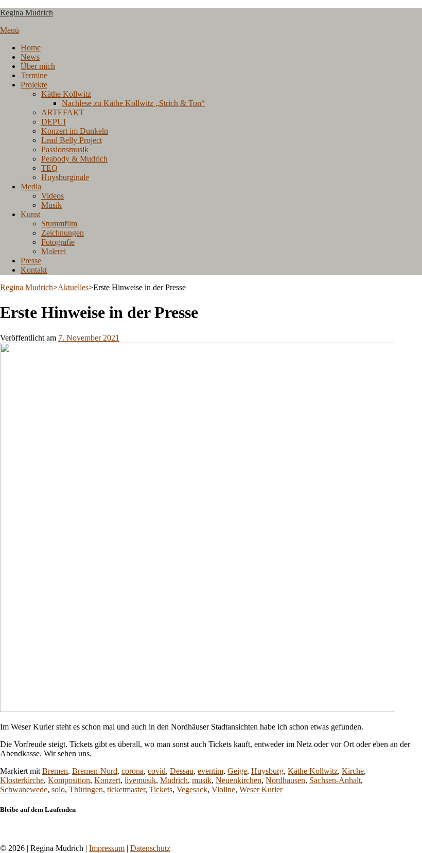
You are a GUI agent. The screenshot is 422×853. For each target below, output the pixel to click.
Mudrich (174, 780)
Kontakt (34, 269)
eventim (210, 771)
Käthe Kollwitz (66, 94)
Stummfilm (59, 223)
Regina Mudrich (26, 12)
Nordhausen (285, 780)
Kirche (353, 771)
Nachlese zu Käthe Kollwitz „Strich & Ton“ (133, 103)
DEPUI (53, 121)
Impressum (107, 848)
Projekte (34, 84)
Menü (9, 30)
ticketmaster (126, 789)
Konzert (107, 780)
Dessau (182, 771)
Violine (223, 789)
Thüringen (86, 789)
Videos (52, 195)
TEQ (49, 168)
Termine (34, 75)
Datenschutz (150, 848)
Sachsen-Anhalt (335, 780)
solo (58, 789)
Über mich (38, 66)
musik (202, 780)
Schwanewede (23, 789)
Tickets (160, 789)
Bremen (55, 771)
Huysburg (267, 771)
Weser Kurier (261, 789)
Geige (237, 771)
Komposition (69, 780)
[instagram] (9, 829)
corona (132, 771)
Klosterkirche (22, 780)
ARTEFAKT (62, 112)
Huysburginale (65, 177)
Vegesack (192, 789)
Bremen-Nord (94, 771)
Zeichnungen (62, 232)
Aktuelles (73, 287)
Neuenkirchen (238, 780)
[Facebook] (3, 829)
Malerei (53, 251)
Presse (31, 260)
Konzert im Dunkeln (74, 131)
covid (157, 771)
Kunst (30, 214)
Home (31, 47)
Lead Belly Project (71, 140)
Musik (51, 205)
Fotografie (58, 242)
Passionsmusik (65, 149)
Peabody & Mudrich (74, 158)
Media (31, 186)
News (30, 56)
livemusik (140, 780)
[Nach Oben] (3, 838)
